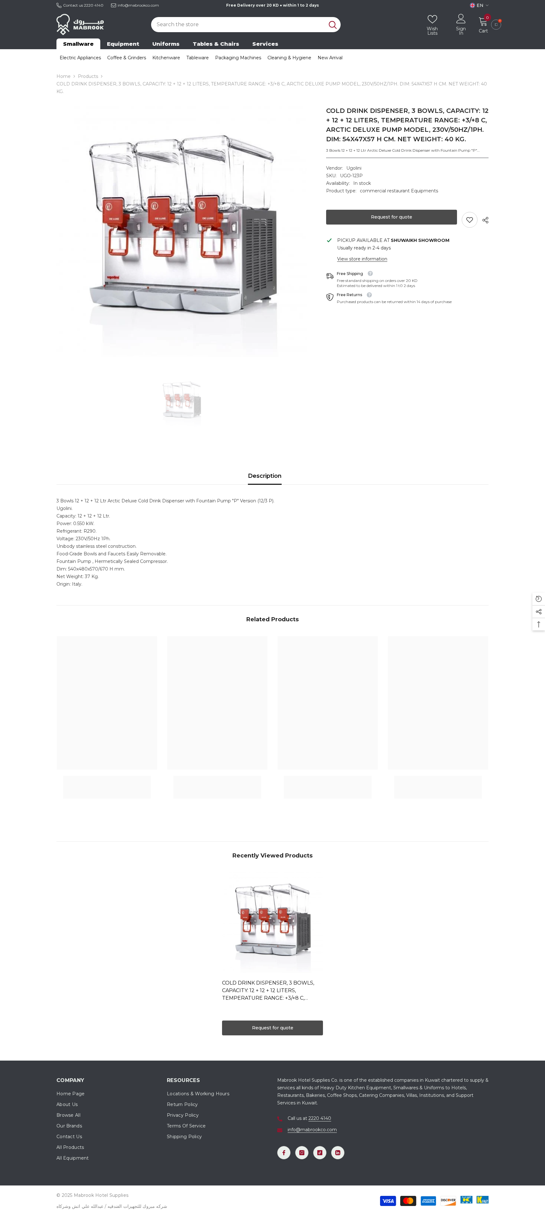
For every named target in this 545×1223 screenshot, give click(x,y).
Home (63, 76)
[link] (470, 220)
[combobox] (238, 24)
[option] (181, 231)
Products (88, 76)
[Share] (483, 220)
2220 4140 (93, 5)
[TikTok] (319, 1152)
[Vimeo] (337, 1152)
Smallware (78, 44)
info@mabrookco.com (138, 5)
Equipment (123, 44)
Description (265, 475)
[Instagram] (301, 1152)
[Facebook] (283, 1152)
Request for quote (391, 217)
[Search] (246, 24)
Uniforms (165, 44)
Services (265, 44)
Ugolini (353, 168)
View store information (362, 259)
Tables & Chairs (216, 44)
